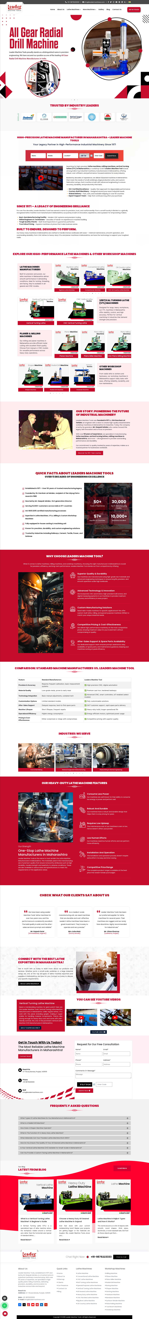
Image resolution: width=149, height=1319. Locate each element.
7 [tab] (102, 293)
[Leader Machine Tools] (14, 9)
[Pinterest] (119, 2)
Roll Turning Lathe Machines (87, 1282)
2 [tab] (74, 100)
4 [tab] (93, 293)
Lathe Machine (82, 1273)
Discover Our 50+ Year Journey (89, 453)
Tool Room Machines (114, 1307)
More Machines (89, 9)
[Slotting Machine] (56, 375)
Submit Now (83, 1091)
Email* (105, 1049)
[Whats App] (4, 1305)
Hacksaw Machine (113, 1294)
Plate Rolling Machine (114, 1304)
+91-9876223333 (73, 2)
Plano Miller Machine (113, 1279)
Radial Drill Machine (113, 1282)
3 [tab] (78, 100)
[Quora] (124, 2)
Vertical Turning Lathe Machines (89, 1288)
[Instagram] (113, 2)
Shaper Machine (112, 1288)
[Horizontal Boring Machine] (82, 375)
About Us (60, 9)
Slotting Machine (112, 1291)
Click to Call (121, 1257)
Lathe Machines (73, 9)
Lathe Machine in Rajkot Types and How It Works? (111, 1220)
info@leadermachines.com (94, 2)
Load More (122, 1168)
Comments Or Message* (85, 1071)
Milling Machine (111, 1273)
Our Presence (63, 1285)
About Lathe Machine (29, 984)
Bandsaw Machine (113, 1297)
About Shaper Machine (30, 1028)
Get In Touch (134, 10)
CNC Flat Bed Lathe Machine (88, 1297)
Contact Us (116, 9)
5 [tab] (96, 293)
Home (52, 9)
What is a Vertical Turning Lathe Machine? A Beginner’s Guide (35, 1220)
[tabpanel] (74, 56)
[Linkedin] (122, 2)
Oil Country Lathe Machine (87, 1304)
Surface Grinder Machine (115, 1300)
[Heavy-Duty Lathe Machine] (118, 276)
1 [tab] (71, 100)
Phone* (78, 1060)
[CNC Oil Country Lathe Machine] (66, 276)
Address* (107, 1060)
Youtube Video (98, 1032)
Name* (78, 1049)
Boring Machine (111, 1285)
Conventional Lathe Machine (88, 1276)
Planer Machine (111, 1276)
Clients (60, 1282)
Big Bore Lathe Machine (86, 1300)
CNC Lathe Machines (85, 1279)
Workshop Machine (113, 1310)
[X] (111, 2)
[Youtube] (116, 2)
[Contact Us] (4, 1298)
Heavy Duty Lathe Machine (87, 1294)
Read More (25, 1240)
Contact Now (25, 1056)
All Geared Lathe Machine (86, 1291)
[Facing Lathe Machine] (92, 276)
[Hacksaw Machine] (30, 375)
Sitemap (61, 1279)
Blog (108, 9)
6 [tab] (99, 293)
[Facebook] (108, 2)
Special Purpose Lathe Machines (89, 1285)
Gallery (101, 9)
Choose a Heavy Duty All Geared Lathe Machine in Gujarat (74, 1220)
